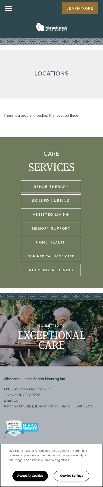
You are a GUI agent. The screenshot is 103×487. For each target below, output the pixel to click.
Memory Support (51, 228)
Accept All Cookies (30, 475)
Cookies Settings (71, 475)
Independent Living (51, 270)
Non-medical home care (51, 256)
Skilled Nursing (51, 200)
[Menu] (8, 8)
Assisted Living (51, 214)
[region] (51, 465)
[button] (80, 8)
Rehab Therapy (51, 186)
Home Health (51, 242)
